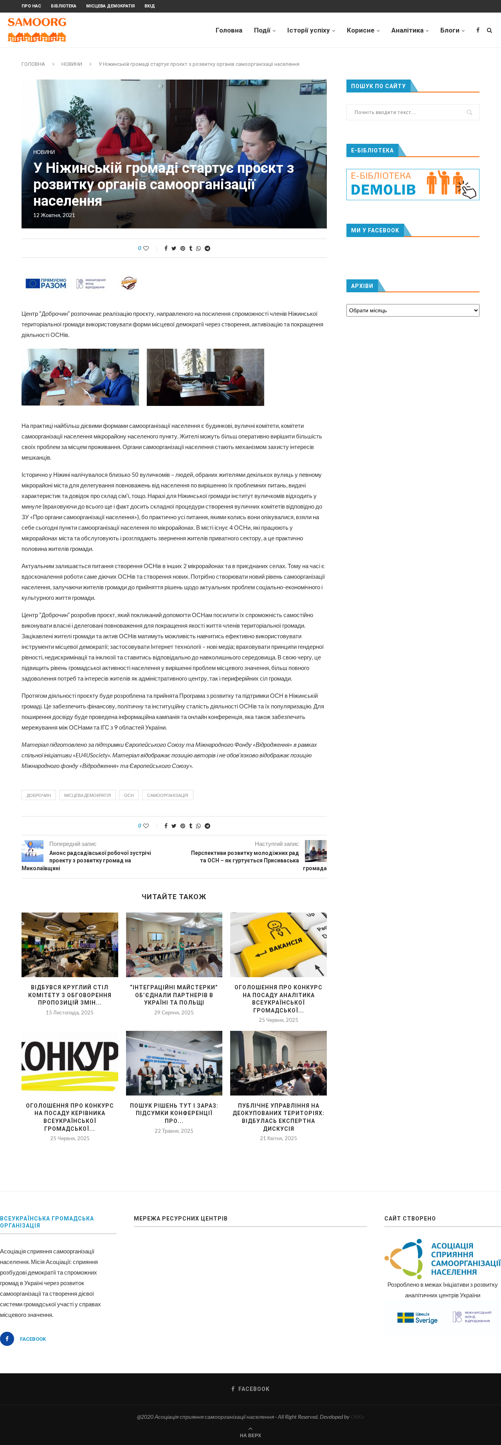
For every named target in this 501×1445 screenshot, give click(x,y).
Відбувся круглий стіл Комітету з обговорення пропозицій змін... (70, 995)
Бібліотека (63, 6)
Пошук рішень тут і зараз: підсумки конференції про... (174, 1113)
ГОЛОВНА (33, 64)
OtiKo (357, 1416)
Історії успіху (308, 30)
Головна (229, 30)
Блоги (450, 30)
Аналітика (407, 30)
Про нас (31, 6)
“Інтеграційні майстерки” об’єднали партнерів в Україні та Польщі (174, 995)
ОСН (129, 795)
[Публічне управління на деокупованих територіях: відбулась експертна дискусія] (278, 1063)
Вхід (149, 6)
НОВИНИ (71, 64)
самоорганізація (167, 795)
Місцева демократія (110, 6)
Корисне (361, 30)
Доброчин (39, 795)
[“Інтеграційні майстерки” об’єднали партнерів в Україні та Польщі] (174, 945)
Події (262, 30)
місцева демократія (87, 795)
